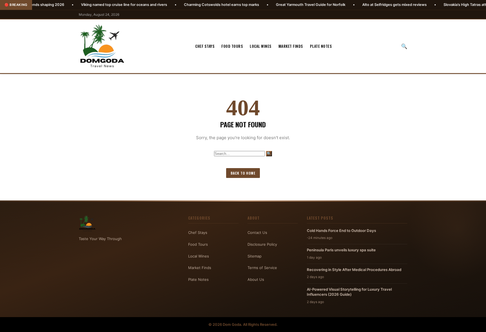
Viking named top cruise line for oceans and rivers (107, 5)
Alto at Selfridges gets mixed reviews (377, 5)
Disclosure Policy (262, 244)
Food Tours (232, 46)
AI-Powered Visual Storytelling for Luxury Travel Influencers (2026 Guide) (349, 292)
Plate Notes (321, 46)
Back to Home (243, 173)
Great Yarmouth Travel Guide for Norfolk (293, 5)
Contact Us (257, 232)
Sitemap (255, 256)
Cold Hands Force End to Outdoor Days (341, 230)
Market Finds (290, 46)
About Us (256, 279)
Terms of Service (262, 267)
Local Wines (261, 46)
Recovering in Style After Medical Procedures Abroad (354, 269)
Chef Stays (205, 46)
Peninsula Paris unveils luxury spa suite (341, 250)
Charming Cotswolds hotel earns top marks (204, 5)
